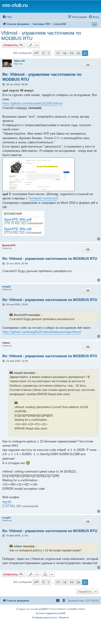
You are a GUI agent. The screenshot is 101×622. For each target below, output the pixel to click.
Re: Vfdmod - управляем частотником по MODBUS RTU (42, 77)
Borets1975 (9, 245)
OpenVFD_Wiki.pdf (17, 219)
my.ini (6, 501)
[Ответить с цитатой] (88, 65)
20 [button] (78, 53)
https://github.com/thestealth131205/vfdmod (32, 103)
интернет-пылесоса (43, 198)
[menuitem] (7, 17)
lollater (6, 342)
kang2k (6, 286)
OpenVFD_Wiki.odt (17, 229)
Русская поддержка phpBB (51, 613)
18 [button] (64, 53)
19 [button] (71, 53)
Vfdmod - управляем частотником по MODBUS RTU (41, 35)
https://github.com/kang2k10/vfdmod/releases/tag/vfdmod (41, 332)
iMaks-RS (19, 61)
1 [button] (48, 53)
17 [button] (57, 53)
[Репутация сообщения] (83, 64)
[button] (36, 53)
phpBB (43, 609)
